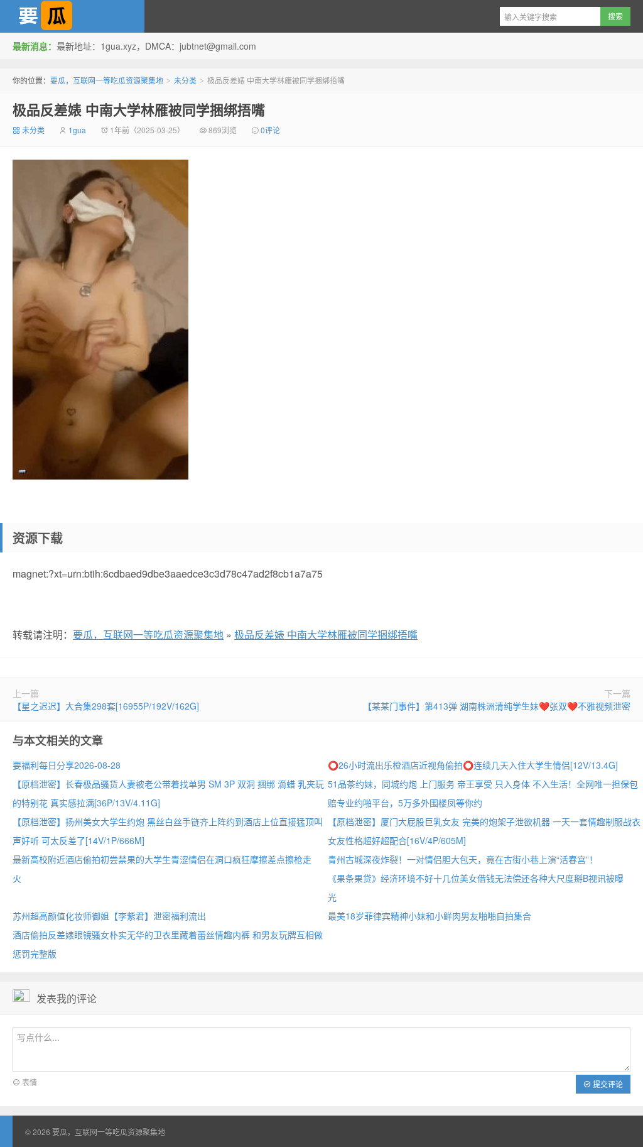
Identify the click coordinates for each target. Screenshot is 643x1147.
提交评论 (607, 1083)
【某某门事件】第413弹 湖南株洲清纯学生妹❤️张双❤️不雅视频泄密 (496, 706)
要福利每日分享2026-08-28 (67, 765)
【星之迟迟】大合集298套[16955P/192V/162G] (106, 706)
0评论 (270, 129)
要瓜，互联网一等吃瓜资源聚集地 (72, 16)
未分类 (185, 80)
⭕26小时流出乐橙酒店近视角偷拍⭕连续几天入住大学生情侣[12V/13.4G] (473, 765)
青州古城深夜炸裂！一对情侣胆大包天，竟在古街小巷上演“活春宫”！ (463, 859)
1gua (77, 129)
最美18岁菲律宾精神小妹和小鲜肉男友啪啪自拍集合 (429, 915)
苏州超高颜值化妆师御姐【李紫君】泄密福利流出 (109, 915)
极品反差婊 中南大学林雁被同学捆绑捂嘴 (139, 109)
